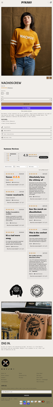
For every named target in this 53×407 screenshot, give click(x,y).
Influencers (4, 381)
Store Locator (5, 375)
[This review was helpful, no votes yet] (19, 184)
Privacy (21, 377)
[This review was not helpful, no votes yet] (22, 184)
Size (2, 96)
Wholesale (4, 379)
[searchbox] (8, 167)
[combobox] (21, 167)
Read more (34, 271)
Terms (20, 373)
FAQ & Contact (40, 381)
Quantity (3, 90)
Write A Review (43, 157)
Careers (3, 377)
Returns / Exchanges (42, 379)
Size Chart (39, 373)
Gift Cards (39, 377)
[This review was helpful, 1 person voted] (20, 202)
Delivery (39, 375)
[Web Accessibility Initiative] (0, 405)
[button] (48, 2)
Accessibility (22, 375)
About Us (3, 373)
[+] (7, 93)
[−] (2, 93)
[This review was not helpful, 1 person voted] (22, 202)
